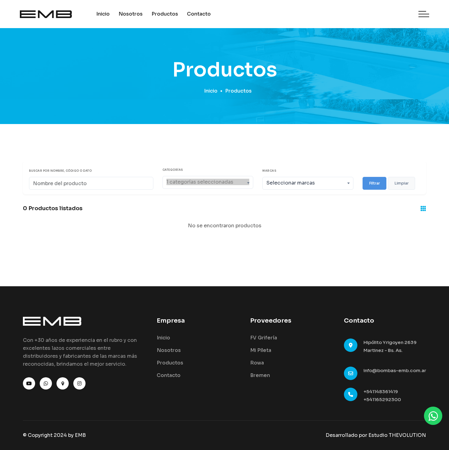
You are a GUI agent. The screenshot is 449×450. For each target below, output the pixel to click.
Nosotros (131, 14)
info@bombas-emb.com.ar (394, 370)
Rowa (257, 363)
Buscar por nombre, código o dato (60, 171)
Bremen (260, 375)
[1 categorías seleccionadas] (208, 182)
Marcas (269, 171)
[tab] (423, 209)
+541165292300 (382, 399)
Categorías (172, 170)
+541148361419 (380, 391)
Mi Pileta (260, 350)
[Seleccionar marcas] (307, 183)
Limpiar (401, 183)
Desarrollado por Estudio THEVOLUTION (376, 435)
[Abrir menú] (423, 14)
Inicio (103, 14)
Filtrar (374, 183)
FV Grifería (263, 338)
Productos (164, 14)
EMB (80, 435)
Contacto (199, 14)
